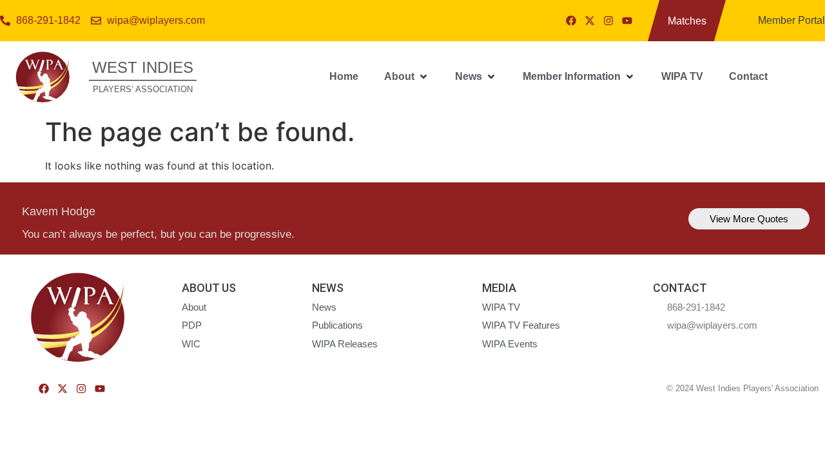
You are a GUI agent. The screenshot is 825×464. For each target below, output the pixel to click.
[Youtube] (627, 20)
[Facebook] (571, 20)
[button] (407, 77)
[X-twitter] (589, 20)
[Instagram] (608, 20)
